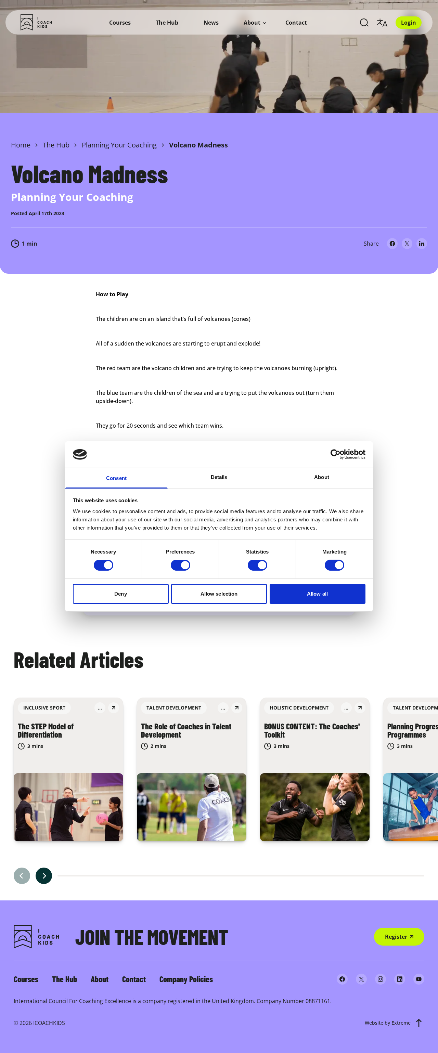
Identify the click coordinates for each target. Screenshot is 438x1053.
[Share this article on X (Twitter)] (407, 243)
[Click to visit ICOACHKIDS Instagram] (380, 979)
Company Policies (186, 979)
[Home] (36, 22)
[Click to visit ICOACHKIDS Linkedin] (399, 979)
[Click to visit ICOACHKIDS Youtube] (418, 979)
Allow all (317, 594)
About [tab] (321, 477)
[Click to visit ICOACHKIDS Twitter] (361, 979)
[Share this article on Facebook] (392, 243)
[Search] (364, 22)
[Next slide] (44, 876)
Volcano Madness (198, 145)
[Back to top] (418, 1022)
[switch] (180, 565)
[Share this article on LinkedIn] (421, 243)
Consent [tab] (116, 478)
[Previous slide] (22, 876)
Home (20, 145)
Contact (296, 22)
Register (396, 936)
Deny (120, 594)
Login (408, 22)
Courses (120, 22)
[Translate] (382, 22)
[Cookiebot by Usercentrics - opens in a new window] (335, 454)
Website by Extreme (388, 1022)
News (211, 22)
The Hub (167, 22)
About (252, 22)
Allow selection (219, 594)
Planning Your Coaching (119, 145)
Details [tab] (219, 477)
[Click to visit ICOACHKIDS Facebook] (342, 979)
